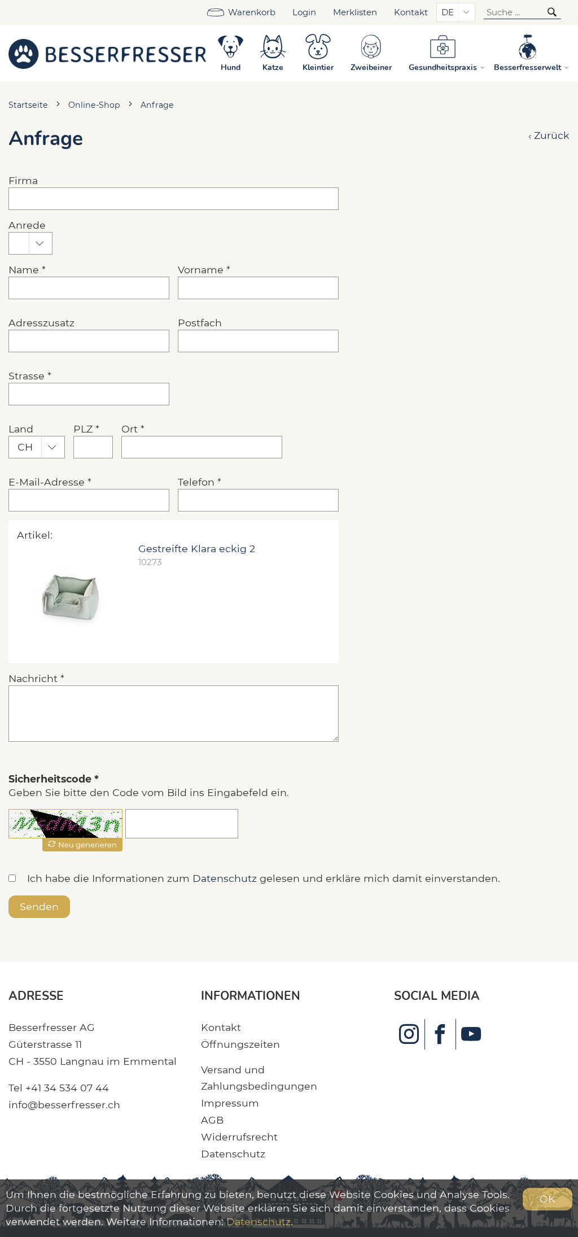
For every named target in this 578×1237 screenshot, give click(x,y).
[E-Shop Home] (107, 53)
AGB (212, 1120)
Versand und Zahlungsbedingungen (259, 1078)
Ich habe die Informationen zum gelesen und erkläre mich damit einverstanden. (263, 878)
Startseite (28, 105)
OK (547, 1199)
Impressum (230, 1103)
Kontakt (411, 12)
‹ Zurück (549, 135)
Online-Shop (94, 105)
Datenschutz (224, 878)
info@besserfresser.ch (64, 1105)
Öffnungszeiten (240, 1044)
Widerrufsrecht (239, 1137)
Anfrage (157, 105)
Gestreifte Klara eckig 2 (196, 548)
